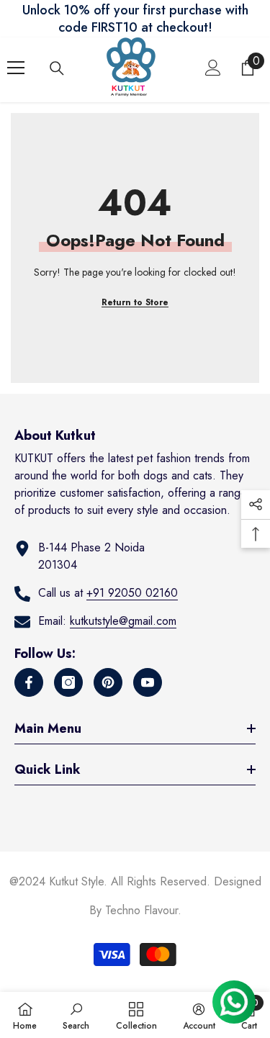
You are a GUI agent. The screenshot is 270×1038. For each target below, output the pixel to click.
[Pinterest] (108, 682)
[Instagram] (68, 682)
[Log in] (213, 68)
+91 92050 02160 (132, 593)
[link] (76, 1015)
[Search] (57, 68)
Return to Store (135, 302)
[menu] (15, 67)
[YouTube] (147, 682)
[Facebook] (28, 682)
